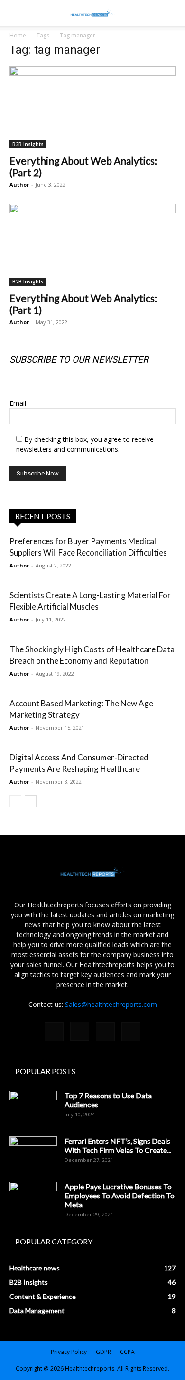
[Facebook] (54, 1031)
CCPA (127, 1352)
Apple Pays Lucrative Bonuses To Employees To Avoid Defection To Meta (120, 1195)
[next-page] (31, 801)
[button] (171, 13)
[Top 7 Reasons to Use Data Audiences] (33, 1107)
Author (19, 184)
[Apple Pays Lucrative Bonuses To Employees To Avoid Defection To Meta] (33, 1198)
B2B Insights (28, 144)
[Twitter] (130, 1031)
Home (17, 35)
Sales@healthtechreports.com (111, 1004)
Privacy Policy (69, 1352)
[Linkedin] (105, 1031)
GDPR (103, 1352)
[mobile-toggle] (16, 13)
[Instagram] (79, 1031)
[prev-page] (15, 801)
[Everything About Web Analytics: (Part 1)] (92, 245)
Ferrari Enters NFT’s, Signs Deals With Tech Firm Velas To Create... (118, 1145)
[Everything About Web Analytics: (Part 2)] (92, 107)
